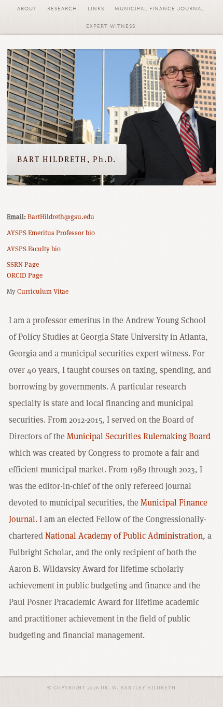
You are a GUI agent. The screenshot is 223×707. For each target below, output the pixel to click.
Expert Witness (110, 26)
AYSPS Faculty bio (34, 248)
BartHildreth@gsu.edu (60, 216)
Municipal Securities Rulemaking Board (139, 436)
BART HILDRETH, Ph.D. (66, 159)
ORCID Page (25, 275)
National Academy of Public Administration (124, 535)
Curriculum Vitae (42, 291)
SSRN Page (23, 264)
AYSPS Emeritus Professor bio (51, 232)
